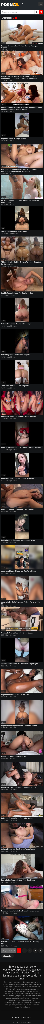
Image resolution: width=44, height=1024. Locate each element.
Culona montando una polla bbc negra (16, 324)
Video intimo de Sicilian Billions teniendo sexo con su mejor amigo (21, 263)
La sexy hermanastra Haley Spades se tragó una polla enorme (20, 201)
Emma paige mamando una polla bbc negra (18, 880)
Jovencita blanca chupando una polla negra (18, 571)
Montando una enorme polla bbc (14, 756)
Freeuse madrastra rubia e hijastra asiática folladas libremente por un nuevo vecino (21, 108)
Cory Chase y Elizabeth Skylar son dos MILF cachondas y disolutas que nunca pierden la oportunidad (19, 78)
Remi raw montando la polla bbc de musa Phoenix (21, 447)
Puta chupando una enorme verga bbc (16, 355)
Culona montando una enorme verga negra (18, 849)
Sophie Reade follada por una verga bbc (17, 293)
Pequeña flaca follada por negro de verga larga (20, 911)
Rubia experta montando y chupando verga (18, 540)
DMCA (23, 1017)
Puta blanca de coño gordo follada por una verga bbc (20, 943)
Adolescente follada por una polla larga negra (19, 663)
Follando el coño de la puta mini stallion (17, 818)
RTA (29, 1017)
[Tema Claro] (22, 4)
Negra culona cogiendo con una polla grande (19, 725)
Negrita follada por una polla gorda (15, 694)
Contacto (15, 1017)
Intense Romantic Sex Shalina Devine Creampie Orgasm (19, 47)
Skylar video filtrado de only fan (14, 231)
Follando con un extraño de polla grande (17, 509)
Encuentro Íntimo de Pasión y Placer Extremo (18, 416)
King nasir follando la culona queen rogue (18, 787)
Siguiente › (7, 955)
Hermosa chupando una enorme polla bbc (17, 478)
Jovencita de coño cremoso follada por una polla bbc (20, 603)
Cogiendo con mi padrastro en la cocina (17, 633)
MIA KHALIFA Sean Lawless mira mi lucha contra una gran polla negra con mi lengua (20, 170)
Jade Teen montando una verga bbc (15, 386)
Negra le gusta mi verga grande (13, 138)
